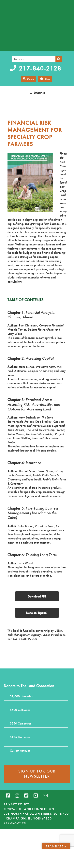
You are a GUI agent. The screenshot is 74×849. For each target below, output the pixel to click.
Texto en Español (37, 613)
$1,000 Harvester (21, 696)
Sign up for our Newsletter (37, 774)
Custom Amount (20, 751)
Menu (39, 92)
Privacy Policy (16, 804)
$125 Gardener (20, 737)
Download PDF (37, 596)
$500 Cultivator (20, 710)
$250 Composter (20, 723)
